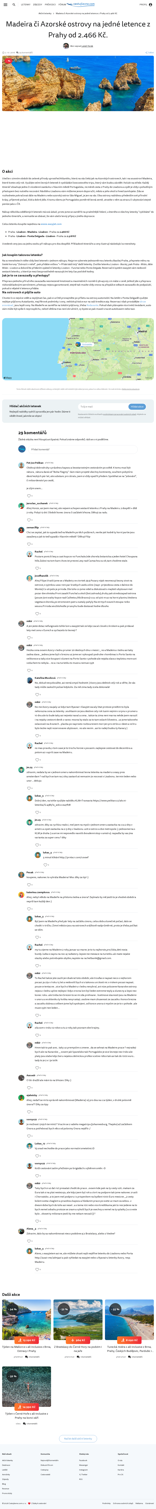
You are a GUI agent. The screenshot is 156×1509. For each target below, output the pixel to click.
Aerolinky (6, 1474)
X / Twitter (83, 1474)
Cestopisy (44, 1470)
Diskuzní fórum (47, 1465)
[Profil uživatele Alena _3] (21, 1231)
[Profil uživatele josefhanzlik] (30, 578)
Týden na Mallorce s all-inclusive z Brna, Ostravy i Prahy (26, 1349)
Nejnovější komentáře (49, 1460)
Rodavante (92, 305)
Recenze (5, 1488)
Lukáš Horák (87, 46)
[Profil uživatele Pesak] (21, 875)
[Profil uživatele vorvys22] (21, 1122)
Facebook (83, 1460)
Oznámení (149, 1503)
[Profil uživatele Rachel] (30, 554)
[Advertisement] (78, 144)
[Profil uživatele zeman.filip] (21, 530)
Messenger (83, 1465)
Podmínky (106, 1503)
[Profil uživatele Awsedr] (21, 1078)
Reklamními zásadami (130, 389)
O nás (120, 1460)
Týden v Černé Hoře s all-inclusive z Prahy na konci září (26, 1416)
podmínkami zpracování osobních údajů (119, 414)
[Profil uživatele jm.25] (21, 770)
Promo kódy (7, 1493)
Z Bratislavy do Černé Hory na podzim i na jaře (78, 1349)
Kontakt (121, 1465)
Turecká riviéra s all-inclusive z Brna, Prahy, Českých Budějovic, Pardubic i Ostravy (129, 1351)
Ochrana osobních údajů (123, 1503)
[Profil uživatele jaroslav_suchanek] (21, 506)
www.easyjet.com (51, 224)
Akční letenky (45, 13)
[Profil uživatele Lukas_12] (30, 1146)
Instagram (83, 1470)
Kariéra (121, 1470)
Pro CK (120, 1474)
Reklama (139, 1503)
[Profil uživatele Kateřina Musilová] (30, 680)
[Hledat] (15, 4)
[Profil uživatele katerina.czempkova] (21, 895)
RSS (81, 1479)
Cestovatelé (45, 1474)
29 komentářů (26, 52)
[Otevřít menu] (6, 4)
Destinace (6, 1465)
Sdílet (151, 52)
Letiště (4, 1470)
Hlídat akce (137, 407)
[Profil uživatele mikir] (21, 624)
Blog (4, 1484)
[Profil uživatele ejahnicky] (21, 1098)
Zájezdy (5, 1479)
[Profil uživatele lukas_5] (30, 798)
